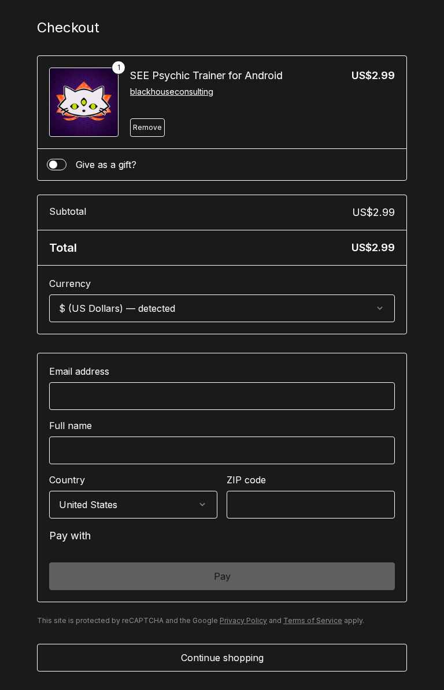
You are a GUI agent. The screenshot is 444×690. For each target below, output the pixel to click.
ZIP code (246, 480)
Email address (79, 371)
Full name (70, 425)
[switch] (56, 164)
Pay (222, 576)
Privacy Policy (243, 620)
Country (67, 480)
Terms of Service (312, 620)
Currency (70, 283)
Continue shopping (222, 657)
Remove (147, 127)
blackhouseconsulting (171, 91)
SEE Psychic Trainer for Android (206, 75)
